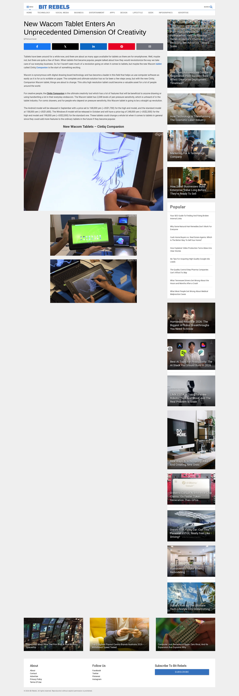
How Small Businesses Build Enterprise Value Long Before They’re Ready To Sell (188, 190)
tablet (159, 64)
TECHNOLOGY (43, 13)
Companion (42, 67)
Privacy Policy (36, 679)
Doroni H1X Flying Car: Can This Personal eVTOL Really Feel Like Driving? (190, 533)
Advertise (34, 676)
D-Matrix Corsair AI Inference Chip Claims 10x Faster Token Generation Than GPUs (191, 496)
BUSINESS (79, 13)
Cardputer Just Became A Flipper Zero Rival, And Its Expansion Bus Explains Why (183, 646)
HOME (29, 13)
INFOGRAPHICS (166, 13)
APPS (112, 13)
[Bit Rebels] (53, 8)
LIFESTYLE (138, 13)
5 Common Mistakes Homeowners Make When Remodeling (186, 568)
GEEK (150, 13)
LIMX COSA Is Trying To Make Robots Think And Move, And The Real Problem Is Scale (190, 398)
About (32, 670)
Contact (33, 673)
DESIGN (123, 13)
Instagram (96, 679)
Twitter (95, 673)
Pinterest (96, 676)
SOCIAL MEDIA (62, 13)
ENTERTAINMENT (96, 13)
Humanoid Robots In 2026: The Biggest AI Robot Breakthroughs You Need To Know (189, 325)
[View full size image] (93, 171)
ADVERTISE (183, 13)
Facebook (96, 670)
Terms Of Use (35, 682)
